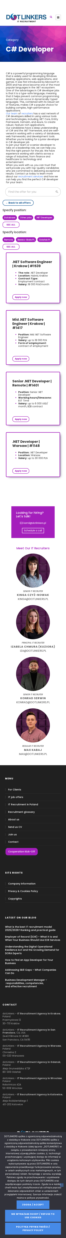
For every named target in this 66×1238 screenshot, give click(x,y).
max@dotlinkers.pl (33, 754)
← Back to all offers (18, 202)
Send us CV (15, 827)
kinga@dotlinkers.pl (33, 599)
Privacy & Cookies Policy (23, 891)
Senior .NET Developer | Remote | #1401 (32, 383)
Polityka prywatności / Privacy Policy (33, 1228)
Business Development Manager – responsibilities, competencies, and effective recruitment (26, 983)
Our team (12, 113)
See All (11, 224)
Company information (22, 883)
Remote (8, 239)
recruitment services (30, 176)
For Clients (14, 789)
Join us (12, 834)
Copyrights (15, 898)
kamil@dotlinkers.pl (35, 523)
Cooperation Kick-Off (21, 851)
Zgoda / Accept (33, 1204)
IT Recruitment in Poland (23, 804)
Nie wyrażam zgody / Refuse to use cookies (33, 1215)
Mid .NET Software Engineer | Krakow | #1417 (28, 323)
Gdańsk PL (44, 239)
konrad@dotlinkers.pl (33, 702)
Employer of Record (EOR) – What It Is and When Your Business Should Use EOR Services (32, 938)
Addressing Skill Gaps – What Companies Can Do (30, 971)
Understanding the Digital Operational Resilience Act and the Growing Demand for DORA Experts (32, 950)
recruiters (27, 113)
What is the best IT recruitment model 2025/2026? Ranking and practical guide (30, 928)
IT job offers (15, 797)
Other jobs (26, 217)
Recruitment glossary (21, 812)
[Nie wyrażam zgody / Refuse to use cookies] (61, 1185)
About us (13, 819)
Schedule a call (33, 530)
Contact (13, 841)
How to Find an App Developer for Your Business (29, 961)
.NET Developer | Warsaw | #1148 (26, 443)
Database (9, 217)
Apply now (21, 297)
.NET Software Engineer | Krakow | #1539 (32, 263)
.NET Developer (44, 217)
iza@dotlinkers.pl (33, 651)
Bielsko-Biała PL (26, 239)
